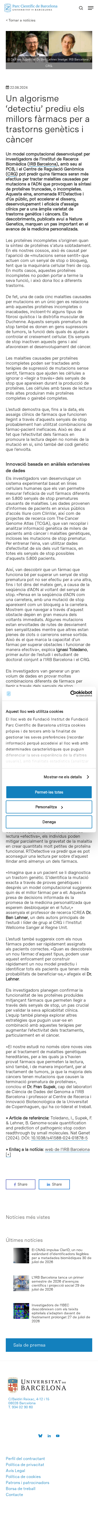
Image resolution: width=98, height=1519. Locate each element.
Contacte (14, 1495)
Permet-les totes (49, 792)
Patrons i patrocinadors (27, 1483)
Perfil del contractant (25, 1459)
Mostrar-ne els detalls (63, 777)
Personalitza (46, 807)
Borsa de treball (20, 1489)
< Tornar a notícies (20, 20)
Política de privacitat (25, 1465)
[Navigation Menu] (90, 7)
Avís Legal (15, 1471)
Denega (49, 821)
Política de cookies (23, 1477)
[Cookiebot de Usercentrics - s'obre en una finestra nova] (70, 694)
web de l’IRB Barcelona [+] (48, 1152)
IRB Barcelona (42, 163)
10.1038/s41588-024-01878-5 (59, 1137)
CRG (11, 173)
